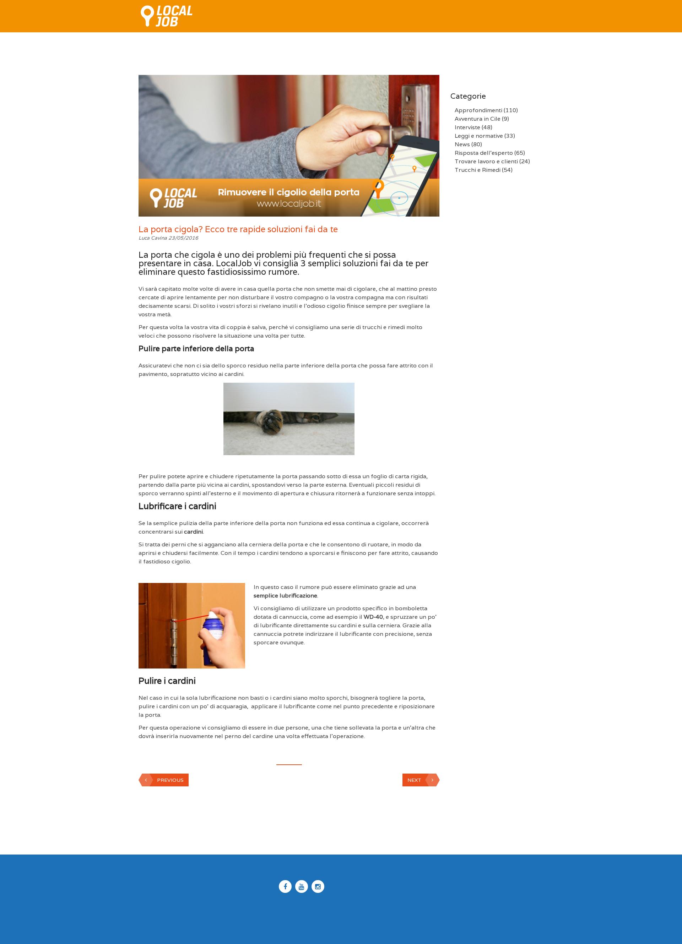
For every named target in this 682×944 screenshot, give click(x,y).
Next (414, 780)
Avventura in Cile (477, 118)
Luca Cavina (153, 238)
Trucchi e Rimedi (477, 170)
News (462, 144)
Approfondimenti (478, 110)
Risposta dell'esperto (484, 153)
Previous (170, 780)
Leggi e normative (479, 136)
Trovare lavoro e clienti (486, 161)
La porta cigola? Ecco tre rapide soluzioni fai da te (238, 229)
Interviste (467, 127)
